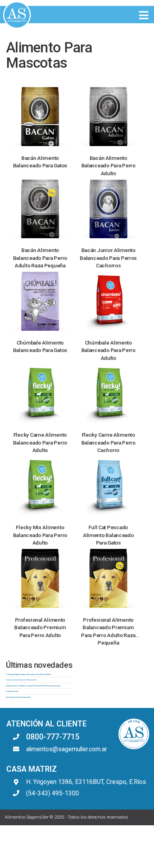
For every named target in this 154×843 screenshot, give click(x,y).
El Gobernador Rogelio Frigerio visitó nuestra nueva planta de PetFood (28, 674)
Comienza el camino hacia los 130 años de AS (21, 680)
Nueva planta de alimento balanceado (18, 697)
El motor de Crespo (12, 691)
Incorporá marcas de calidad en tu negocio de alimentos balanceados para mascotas (33, 686)
